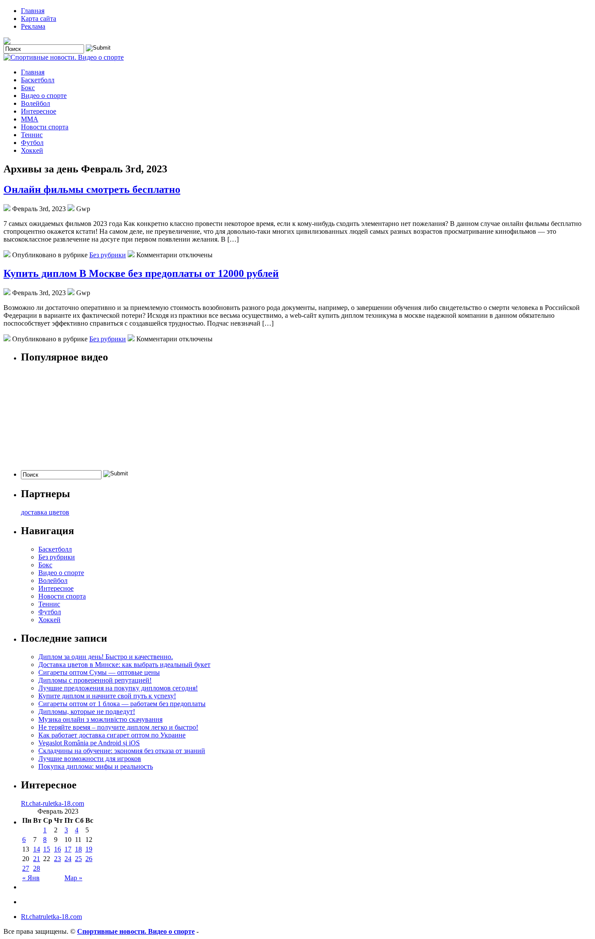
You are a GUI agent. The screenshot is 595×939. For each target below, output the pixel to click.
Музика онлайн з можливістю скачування (100, 719)
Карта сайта (38, 18)
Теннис (32, 134)
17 (67, 849)
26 (88, 858)
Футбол (32, 142)
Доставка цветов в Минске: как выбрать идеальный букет (124, 664)
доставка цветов (45, 512)
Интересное (38, 111)
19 (88, 849)
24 (67, 858)
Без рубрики (107, 255)
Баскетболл (37, 80)
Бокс (28, 87)
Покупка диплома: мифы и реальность (95, 766)
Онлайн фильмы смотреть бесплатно (91, 189)
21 (36, 858)
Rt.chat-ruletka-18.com (52, 803)
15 (46, 849)
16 (57, 849)
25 (78, 858)
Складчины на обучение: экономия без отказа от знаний (121, 750)
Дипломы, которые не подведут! (86, 711)
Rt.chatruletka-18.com (51, 916)
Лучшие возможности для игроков (89, 758)
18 (78, 849)
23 (57, 858)
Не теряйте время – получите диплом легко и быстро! (118, 727)
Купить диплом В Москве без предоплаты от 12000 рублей (141, 273)
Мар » (73, 878)
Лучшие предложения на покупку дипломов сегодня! (118, 688)
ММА (29, 119)
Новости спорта (44, 127)
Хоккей (32, 150)
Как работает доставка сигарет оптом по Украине (112, 735)
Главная (32, 10)
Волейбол (35, 103)
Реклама (33, 26)
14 (36, 849)
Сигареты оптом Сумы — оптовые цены (99, 672)
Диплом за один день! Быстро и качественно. (105, 656)
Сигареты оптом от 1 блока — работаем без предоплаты (122, 703)
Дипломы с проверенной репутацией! (95, 680)
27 (25, 868)
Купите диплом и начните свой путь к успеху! (107, 696)
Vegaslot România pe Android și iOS (89, 743)
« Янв (31, 878)
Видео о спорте (44, 95)
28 (36, 868)
